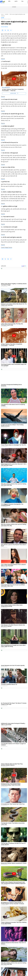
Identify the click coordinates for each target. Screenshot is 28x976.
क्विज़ (22, 1)
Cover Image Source (6, 247)
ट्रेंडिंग (9, 1)
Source (3, 58)
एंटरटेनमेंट (6, 14)
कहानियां (16, 1)
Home (2, 14)
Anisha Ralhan (4, 26)
